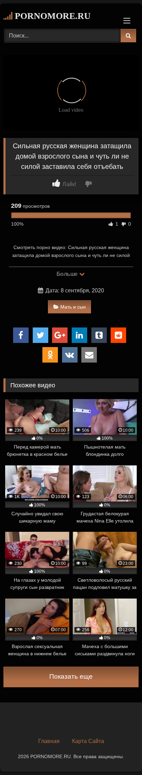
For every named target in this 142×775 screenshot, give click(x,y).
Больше (68, 274)
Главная (49, 741)
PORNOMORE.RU (51, 16)
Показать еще (71, 676)
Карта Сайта (88, 741)
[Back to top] (120, 754)
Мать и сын (73, 307)
